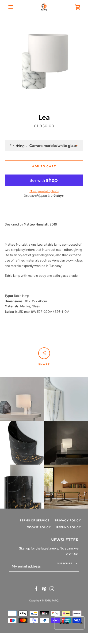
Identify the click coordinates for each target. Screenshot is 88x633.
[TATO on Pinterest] (44, 588)
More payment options (44, 191)
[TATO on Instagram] (52, 588)
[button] (69, 622)
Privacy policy (68, 520)
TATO (55, 600)
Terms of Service (35, 520)
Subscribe (64, 563)
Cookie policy (39, 527)
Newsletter (64, 539)
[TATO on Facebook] (36, 588)
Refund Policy (68, 527)
